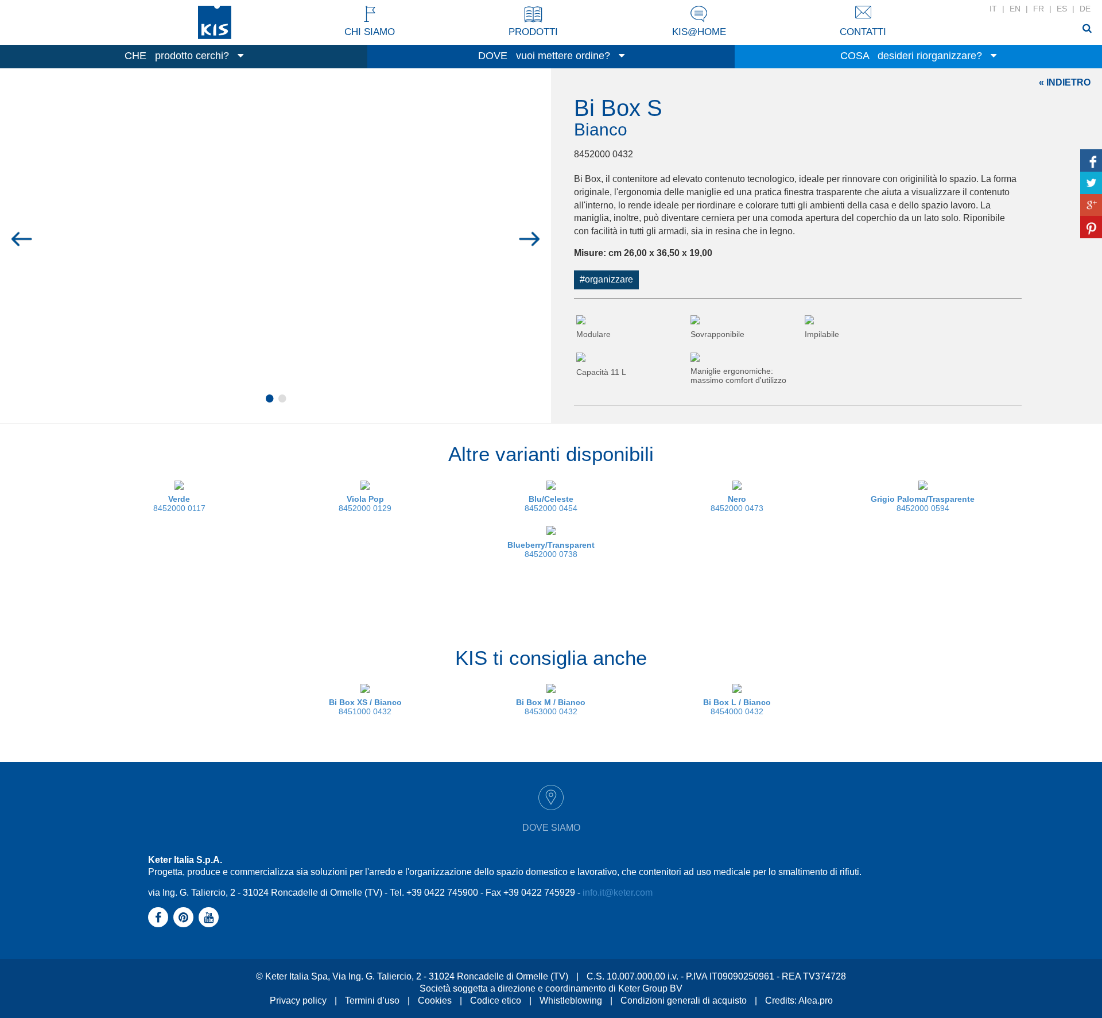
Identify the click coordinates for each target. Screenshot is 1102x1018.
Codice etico (495, 1000)
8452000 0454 (551, 503)
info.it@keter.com (618, 892)
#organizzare (606, 279)
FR (1038, 8)
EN (1015, 8)
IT (993, 8)
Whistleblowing (571, 1000)
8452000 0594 (923, 503)
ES (1062, 8)
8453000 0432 (550, 707)
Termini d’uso (372, 1000)
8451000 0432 (365, 707)
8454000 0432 (737, 707)
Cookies (435, 1000)
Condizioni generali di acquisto (683, 1000)
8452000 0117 (179, 503)
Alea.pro (815, 1000)
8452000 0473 (737, 503)
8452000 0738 (551, 549)
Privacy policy (298, 1000)
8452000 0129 (365, 503)
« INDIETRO (1065, 82)
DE (1085, 8)
